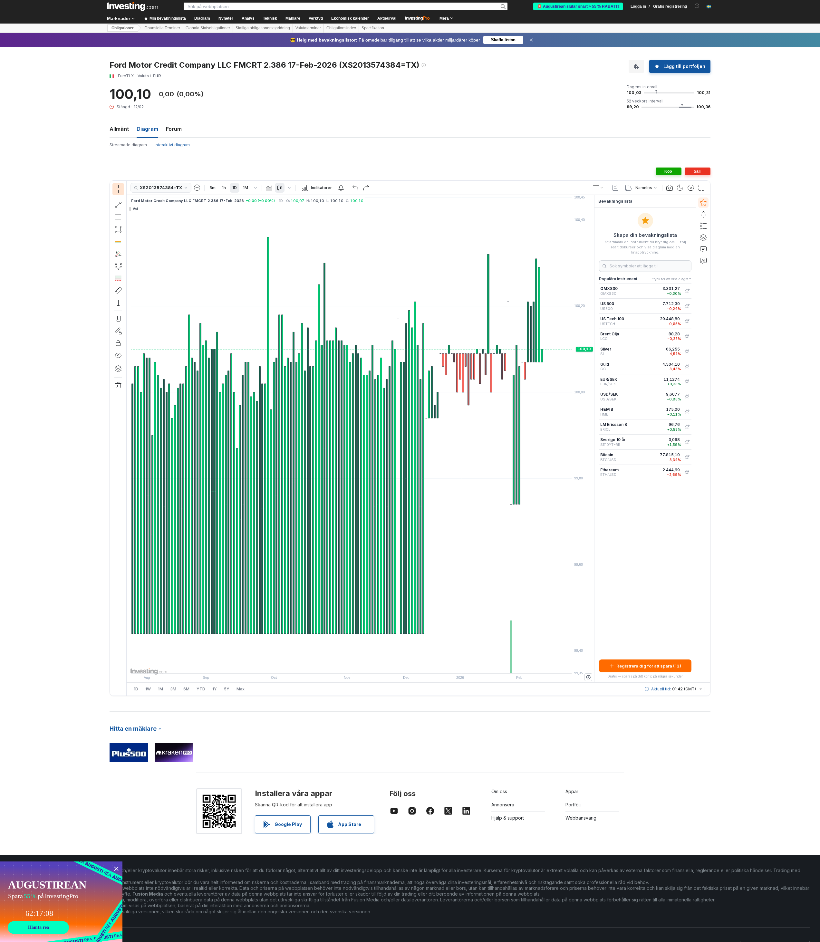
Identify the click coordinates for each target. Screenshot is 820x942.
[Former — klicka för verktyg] (118, 229)
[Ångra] (355, 188)
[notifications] (697, 6)
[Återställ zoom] (378, 665)
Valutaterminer (308, 28)
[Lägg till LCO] (686, 336)
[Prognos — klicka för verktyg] (118, 278)
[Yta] (269, 188)
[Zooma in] (352, 665)
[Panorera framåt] (369, 665)
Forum (174, 129)
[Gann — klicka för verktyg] (118, 254)
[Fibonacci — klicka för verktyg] (118, 241)
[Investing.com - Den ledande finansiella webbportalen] (132, 6)
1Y (214, 689)
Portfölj (573, 804)
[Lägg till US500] (686, 306)
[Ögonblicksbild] (669, 188)
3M (173, 689)
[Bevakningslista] (703, 202)
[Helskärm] (701, 188)
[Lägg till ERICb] (686, 426)
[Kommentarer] (703, 249)
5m (212, 187)
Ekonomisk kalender (350, 18)
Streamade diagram (128, 144)
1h (224, 187)
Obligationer (122, 28)
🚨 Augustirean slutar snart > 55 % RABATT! (578, 6)
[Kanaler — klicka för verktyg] (118, 217)
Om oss (499, 791)
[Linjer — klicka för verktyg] (118, 205)
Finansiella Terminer (162, 28)
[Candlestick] (280, 188)
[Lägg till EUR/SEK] (686, 381)
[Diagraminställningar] (691, 188)
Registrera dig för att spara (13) (648, 665)
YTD (201, 689)
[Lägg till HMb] (686, 411)
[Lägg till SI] (686, 351)
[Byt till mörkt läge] (680, 188)
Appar (571, 791)
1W (148, 689)
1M (245, 187)
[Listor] (703, 226)
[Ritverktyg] (128, 438)
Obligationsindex (341, 28)
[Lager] (118, 368)
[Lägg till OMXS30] (686, 290)
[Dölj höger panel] (592, 439)
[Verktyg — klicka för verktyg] (118, 290)
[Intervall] (255, 188)
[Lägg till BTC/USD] (686, 457)
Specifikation (373, 28)
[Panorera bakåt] (360, 665)
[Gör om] (366, 188)
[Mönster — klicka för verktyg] (118, 266)
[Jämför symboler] (197, 188)
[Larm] (703, 214)
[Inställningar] (588, 677)
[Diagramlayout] (598, 188)
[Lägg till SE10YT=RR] (686, 442)
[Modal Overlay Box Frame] (61, 901)
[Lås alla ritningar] (118, 343)
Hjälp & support (507, 818)
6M (186, 689)
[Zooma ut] (343, 665)
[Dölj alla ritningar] (118, 355)
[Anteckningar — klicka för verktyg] (118, 303)
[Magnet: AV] (118, 318)
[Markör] (118, 189)
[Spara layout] (615, 188)
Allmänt (119, 129)
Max (240, 689)
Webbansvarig (580, 818)
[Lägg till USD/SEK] (686, 396)
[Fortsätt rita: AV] (118, 331)
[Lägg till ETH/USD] (686, 472)
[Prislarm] (341, 188)
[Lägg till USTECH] (686, 321)
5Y (226, 689)
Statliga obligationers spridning (263, 28)
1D (234, 187)
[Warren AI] (703, 260)
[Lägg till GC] (686, 366)
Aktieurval (386, 18)
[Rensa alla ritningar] (118, 385)
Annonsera (502, 804)
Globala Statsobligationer (208, 28)
